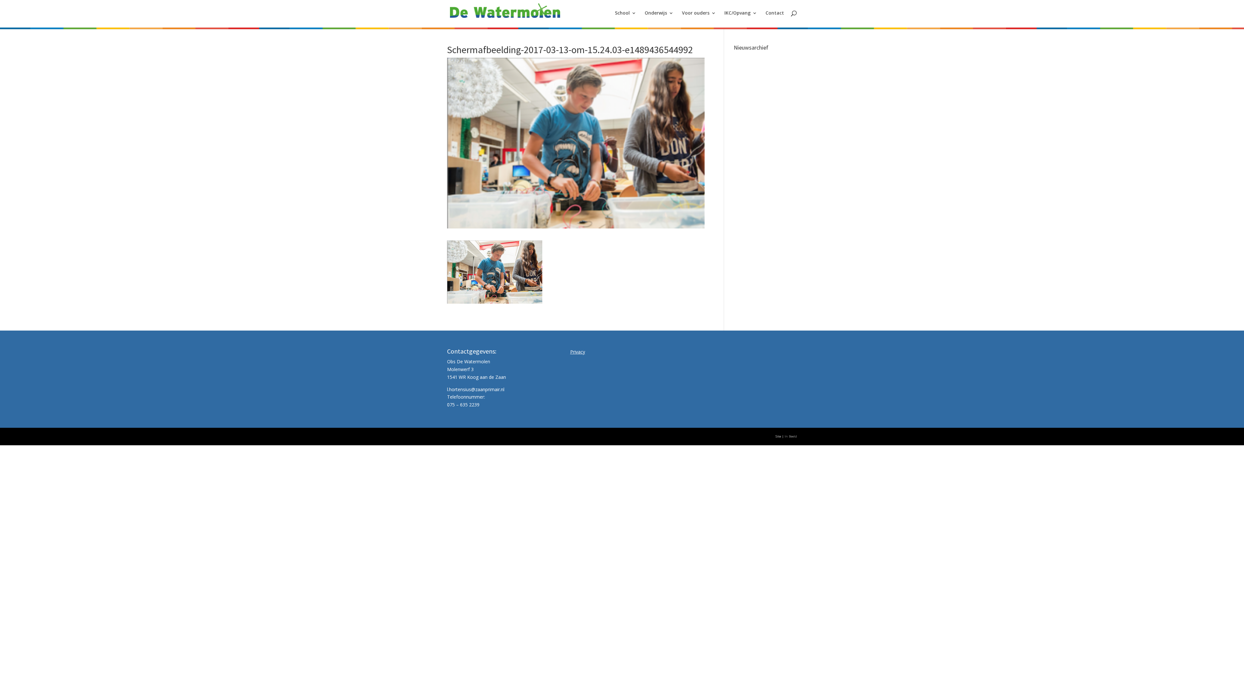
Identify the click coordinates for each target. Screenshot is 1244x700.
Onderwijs (656, 13)
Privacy (577, 352)
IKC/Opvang (737, 13)
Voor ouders (695, 13)
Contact (775, 13)
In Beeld (791, 436)
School (622, 13)
